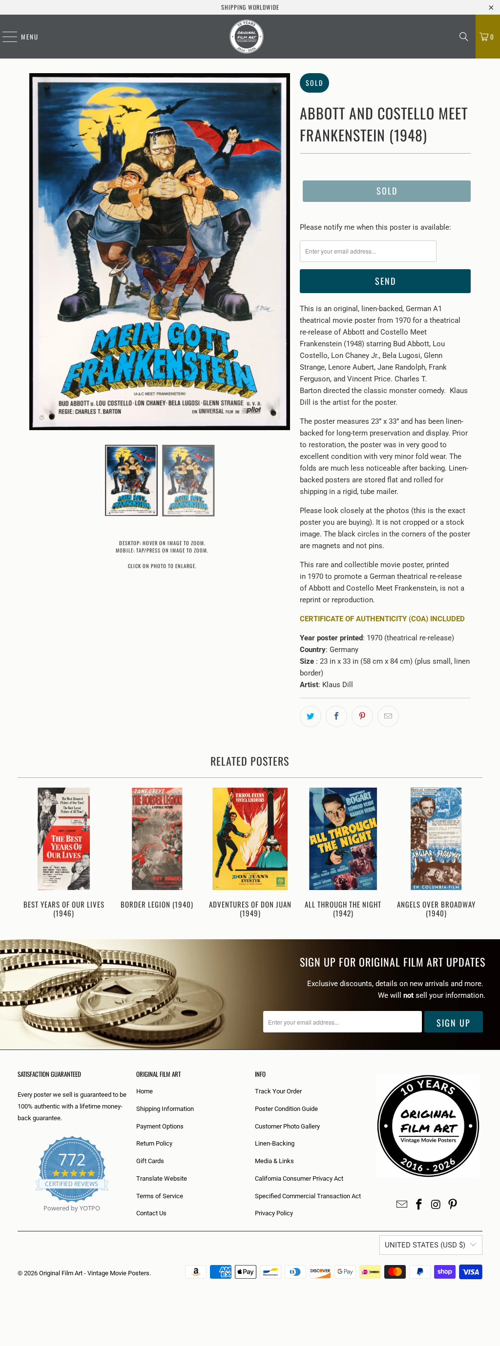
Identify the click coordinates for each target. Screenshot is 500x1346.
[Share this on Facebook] (336, 716)
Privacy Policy (274, 1213)
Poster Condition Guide (286, 1108)
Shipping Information (165, 1108)
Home (144, 1091)
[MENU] (5, 36)
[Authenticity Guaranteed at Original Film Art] (18, 1219)
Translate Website (161, 1178)
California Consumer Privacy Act (299, 1178)
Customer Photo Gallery (287, 1126)
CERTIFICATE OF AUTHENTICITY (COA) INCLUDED (382, 618)
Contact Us (151, 1213)
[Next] (471, 854)
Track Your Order (278, 1091)
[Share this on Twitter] (310, 716)
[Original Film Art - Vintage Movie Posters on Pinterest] (453, 1205)
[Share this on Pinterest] (362, 716)
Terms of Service (159, 1196)
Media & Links (274, 1161)
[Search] (464, 36)
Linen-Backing (274, 1143)
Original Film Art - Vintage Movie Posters (94, 1273)
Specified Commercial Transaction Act (308, 1196)
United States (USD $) (425, 1245)
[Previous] (29, 854)
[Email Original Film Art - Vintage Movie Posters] (402, 1205)
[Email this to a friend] (388, 716)
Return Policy (154, 1143)
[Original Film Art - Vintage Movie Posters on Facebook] (419, 1205)
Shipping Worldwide (250, 7)
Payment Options (160, 1126)
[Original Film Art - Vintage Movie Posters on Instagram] (436, 1205)
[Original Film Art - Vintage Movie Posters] (247, 37)
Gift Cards (150, 1161)
